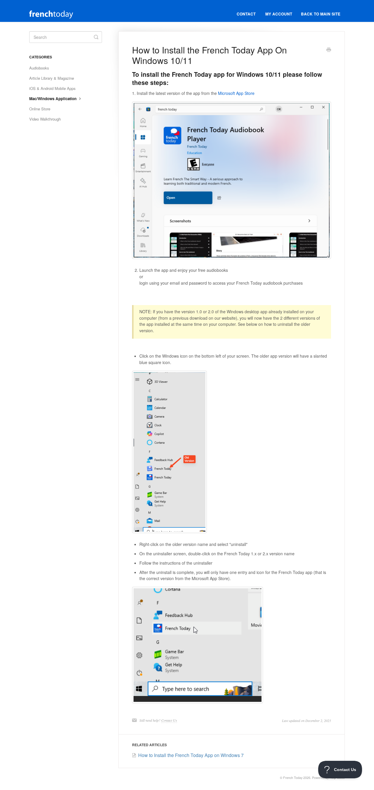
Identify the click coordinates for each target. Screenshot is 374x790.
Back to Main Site (320, 14)
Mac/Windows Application (53, 98)
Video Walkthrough (45, 119)
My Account (278, 14)
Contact (246, 14)
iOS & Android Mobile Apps (52, 88)
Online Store (39, 109)
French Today (292, 777)
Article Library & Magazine (51, 78)
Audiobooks (39, 68)
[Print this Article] (328, 50)
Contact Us (169, 720)
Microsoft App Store (236, 93)
